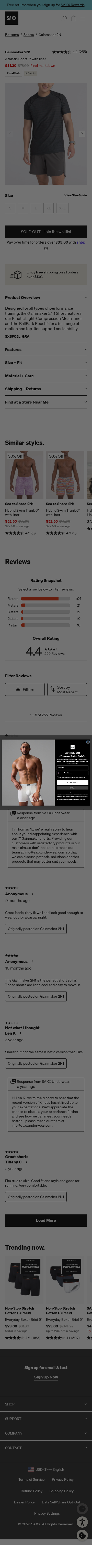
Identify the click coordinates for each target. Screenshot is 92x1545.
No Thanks (72, 788)
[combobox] (60, 773)
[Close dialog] (87, 741)
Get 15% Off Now (72, 783)
